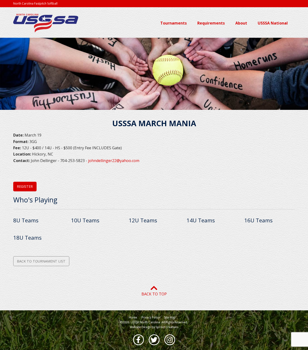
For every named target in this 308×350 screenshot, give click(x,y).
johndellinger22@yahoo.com (113, 160)
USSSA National (273, 23)
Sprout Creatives (167, 327)
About (241, 23)
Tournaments (174, 23)
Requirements (211, 23)
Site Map (170, 317)
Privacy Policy (150, 317)
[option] (154, 74)
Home (133, 317)
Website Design (140, 327)
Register (25, 186)
